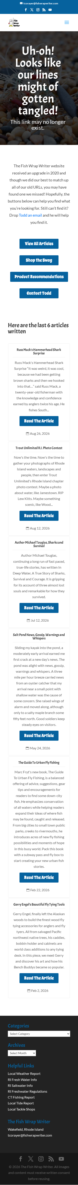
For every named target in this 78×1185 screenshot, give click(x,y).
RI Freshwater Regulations (27, 1091)
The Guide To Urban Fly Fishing (38, 762)
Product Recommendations (39, 277)
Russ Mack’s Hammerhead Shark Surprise (39, 351)
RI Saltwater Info (20, 1085)
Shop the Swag (39, 260)
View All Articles (39, 244)
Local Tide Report (21, 1103)
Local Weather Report (24, 1073)
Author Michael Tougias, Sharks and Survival (39, 544)
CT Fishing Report (21, 1097)
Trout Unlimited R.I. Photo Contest (39, 448)
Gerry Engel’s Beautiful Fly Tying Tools (39, 904)
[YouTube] (50, 11)
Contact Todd (39, 293)
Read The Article (39, 421)
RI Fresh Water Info (22, 1079)
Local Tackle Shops (21, 1109)
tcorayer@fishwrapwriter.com (30, 1135)
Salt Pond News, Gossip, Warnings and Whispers (39, 637)
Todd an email (30, 215)
